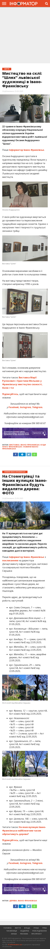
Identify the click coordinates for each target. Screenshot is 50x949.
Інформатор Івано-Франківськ (26, 149)
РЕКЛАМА (24, 934)
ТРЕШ (44, 928)
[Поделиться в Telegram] (22, 905)
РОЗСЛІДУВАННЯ (39, 931)
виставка (14, 445)
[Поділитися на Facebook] (15, 453)
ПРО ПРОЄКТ (36, 934)
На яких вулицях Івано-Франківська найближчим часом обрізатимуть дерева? (24, 831)
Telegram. (37, 407)
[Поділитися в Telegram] (22, 453)
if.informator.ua (15, 944)
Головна (7, 928)
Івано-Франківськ (30, 445)
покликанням (10, 560)
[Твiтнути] (28, 453)
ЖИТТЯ (18, 928)
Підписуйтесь (10, 394)
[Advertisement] (25, 35)
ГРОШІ (36, 928)
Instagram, (26, 407)
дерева (13, 901)
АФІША (14, 934)
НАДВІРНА (24, 931)
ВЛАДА (27, 928)
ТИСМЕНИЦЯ (11, 931)
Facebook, (13, 407)
